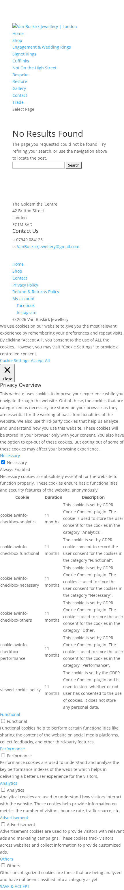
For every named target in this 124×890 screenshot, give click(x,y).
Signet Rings (24, 54)
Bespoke (20, 74)
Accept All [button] (40, 360)
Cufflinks (20, 61)
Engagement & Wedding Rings (41, 47)
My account (23, 298)
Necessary (17, 462)
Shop (17, 40)
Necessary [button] (10, 455)
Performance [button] (12, 748)
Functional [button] (10, 714)
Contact (19, 95)
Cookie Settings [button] (14, 360)
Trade (18, 102)
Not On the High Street (34, 68)
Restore (19, 81)
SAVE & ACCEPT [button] (14, 886)
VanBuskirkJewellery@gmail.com (48, 246)
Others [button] (6, 859)
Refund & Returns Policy (35, 291)
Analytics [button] (8, 783)
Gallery (19, 88)
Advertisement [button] (14, 817)
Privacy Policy (25, 285)
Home (18, 33)
